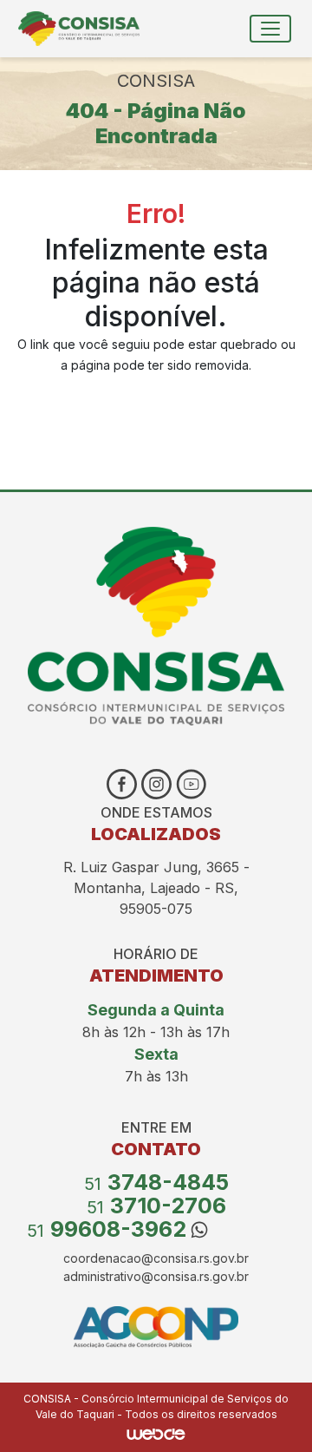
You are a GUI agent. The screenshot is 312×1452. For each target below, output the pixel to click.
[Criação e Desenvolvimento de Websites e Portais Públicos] (156, 1432)
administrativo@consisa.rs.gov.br (156, 1276)
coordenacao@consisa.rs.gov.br (156, 1258)
